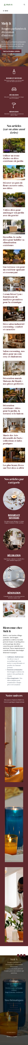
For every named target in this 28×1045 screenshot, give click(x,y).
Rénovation (14, 592)
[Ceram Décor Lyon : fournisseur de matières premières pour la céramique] (14, 290)
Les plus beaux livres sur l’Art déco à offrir (13, 466)
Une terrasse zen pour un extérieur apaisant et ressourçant (14, 269)
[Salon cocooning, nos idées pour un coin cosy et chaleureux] (14, 347)
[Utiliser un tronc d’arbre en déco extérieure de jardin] (14, 152)
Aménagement (14, 1009)
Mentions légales (12, 1036)
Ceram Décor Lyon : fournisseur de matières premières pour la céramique (13, 298)
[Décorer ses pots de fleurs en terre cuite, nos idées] (14, 179)
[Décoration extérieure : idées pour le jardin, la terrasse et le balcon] (14, 402)
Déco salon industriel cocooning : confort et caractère (13, 326)
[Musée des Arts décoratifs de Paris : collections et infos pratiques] (14, 431)
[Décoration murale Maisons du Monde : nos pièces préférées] (14, 374)
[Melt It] (8, 5)
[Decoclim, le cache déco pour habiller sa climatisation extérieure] (14, 233)
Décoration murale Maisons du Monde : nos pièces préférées (13, 381)
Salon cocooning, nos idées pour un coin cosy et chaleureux (14, 354)
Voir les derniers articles (11, 51)
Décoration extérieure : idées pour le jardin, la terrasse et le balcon (13, 409)
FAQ (14, 1014)
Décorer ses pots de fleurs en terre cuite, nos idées (13, 185)
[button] (24, 4)
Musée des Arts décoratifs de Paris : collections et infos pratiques (13, 439)
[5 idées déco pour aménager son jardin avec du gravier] (14, 206)
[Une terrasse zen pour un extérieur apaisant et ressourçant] (14, 263)
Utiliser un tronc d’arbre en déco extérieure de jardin (13, 158)
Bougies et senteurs (14, 1003)
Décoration (14, 555)
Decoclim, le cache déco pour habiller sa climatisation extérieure (13, 241)
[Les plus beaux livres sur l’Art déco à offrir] (14, 461)
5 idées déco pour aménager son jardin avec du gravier (13, 212)
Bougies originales (14, 1011)
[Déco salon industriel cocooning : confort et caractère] (14, 320)
